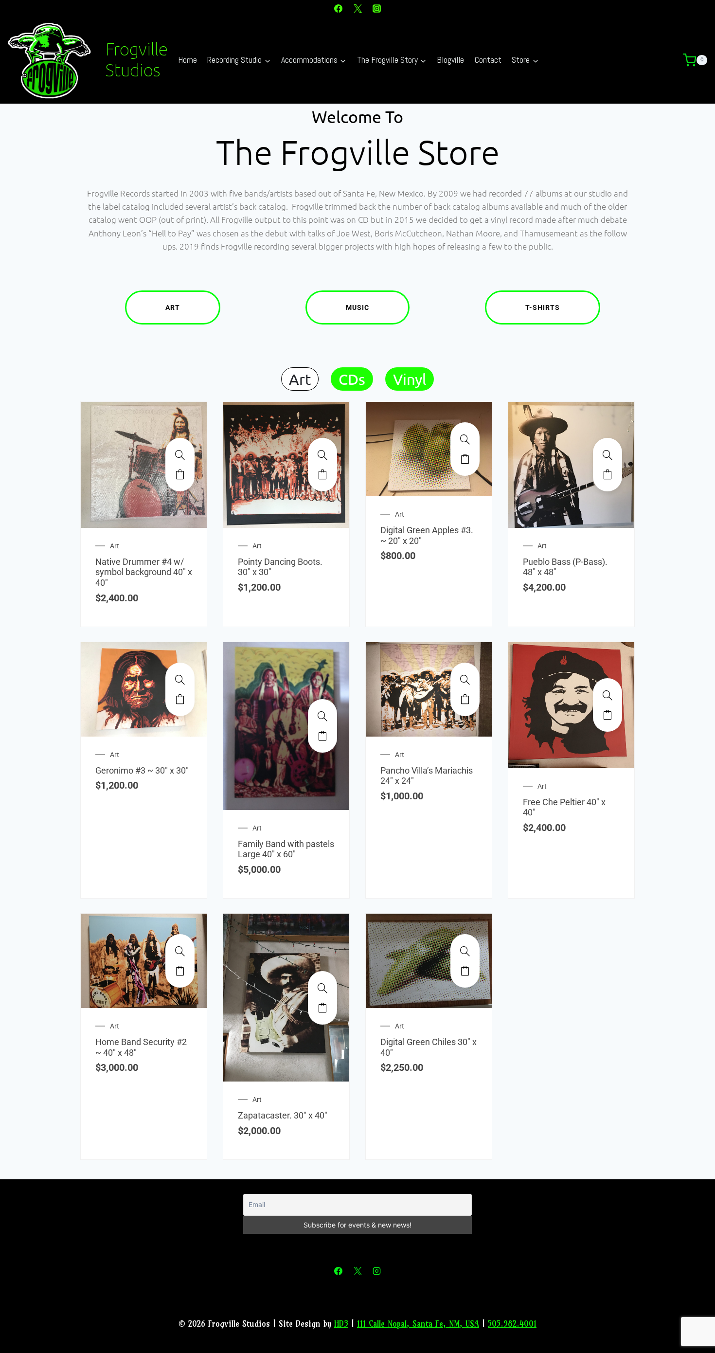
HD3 (341, 1323)
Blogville (450, 59)
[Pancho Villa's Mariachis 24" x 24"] (465, 679)
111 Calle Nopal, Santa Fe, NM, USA (418, 1323)
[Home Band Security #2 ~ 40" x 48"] (180, 951)
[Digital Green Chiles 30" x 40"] (465, 951)
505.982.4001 (512, 1323)
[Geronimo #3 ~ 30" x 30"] (180, 679)
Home (187, 59)
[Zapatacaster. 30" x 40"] (322, 988)
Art (172, 307)
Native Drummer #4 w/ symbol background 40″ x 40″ (143, 572)
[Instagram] (376, 8)
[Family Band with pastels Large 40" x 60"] (322, 716)
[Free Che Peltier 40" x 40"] (607, 695)
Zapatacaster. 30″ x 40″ (282, 1115)
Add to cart (180, 474)
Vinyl (409, 379)
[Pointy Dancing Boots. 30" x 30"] (322, 455)
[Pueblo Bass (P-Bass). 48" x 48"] (607, 455)
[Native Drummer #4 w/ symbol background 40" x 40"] (180, 455)
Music (357, 307)
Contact (488, 59)
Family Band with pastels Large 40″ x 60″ (286, 849)
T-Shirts (542, 307)
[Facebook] (338, 8)
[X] (357, 8)
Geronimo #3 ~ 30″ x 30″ (142, 770)
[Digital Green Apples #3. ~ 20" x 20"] (465, 439)
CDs (352, 379)
